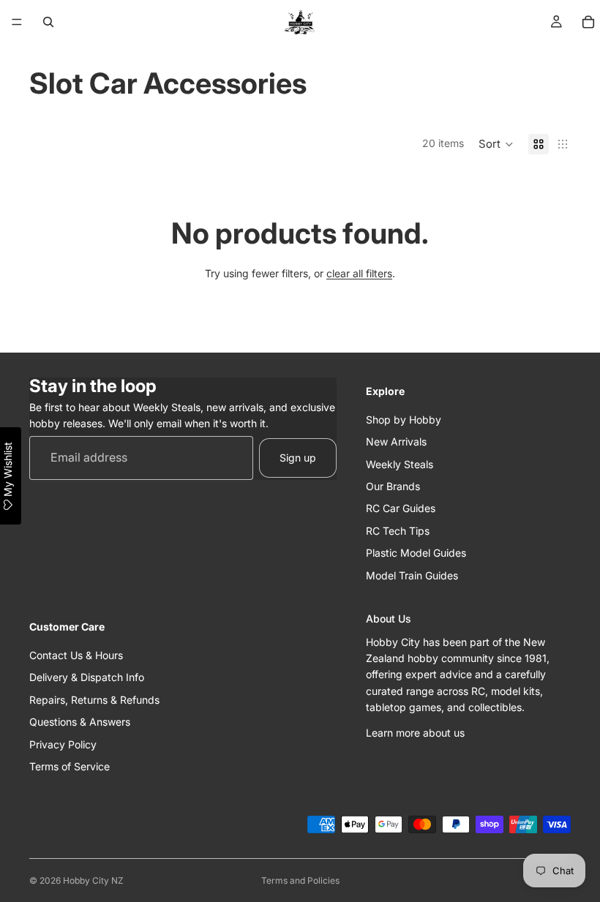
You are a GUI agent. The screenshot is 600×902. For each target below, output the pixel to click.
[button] (496, 144)
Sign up (298, 457)
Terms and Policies (300, 880)
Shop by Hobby (403, 419)
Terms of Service (69, 766)
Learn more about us (415, 732)
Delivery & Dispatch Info (86, 677)
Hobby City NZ (93, 880)
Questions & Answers (79, 721)
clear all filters (359, 273)
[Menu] (17, 22)
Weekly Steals (399, 463)
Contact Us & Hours (76, 655)
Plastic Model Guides (416, 552)
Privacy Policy (63, 743)
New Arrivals (396, 441)
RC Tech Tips (398, 531)
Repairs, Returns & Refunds (94, 700)
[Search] (48, 22)
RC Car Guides (400, 508)
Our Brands (393, 486)
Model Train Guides (412, 574)
